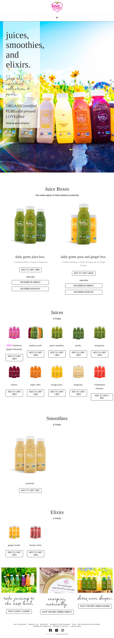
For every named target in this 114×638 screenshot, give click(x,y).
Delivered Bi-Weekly (30, 282)
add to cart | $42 (14, 357)
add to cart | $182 (84, 273)
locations (76, 626)
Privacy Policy (61, 626)
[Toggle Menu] (57, 17)
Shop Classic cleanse (19, 611)
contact (44, 624)
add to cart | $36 (14, 553)
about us (33, 624)
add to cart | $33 (57, 392)
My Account (20, 624)
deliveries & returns (89, 624)
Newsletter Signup (60, 624)
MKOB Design (62, 634)
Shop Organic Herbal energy (57, 612)
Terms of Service (42, 626)
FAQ (74, 624)
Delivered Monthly (30, 289)
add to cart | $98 (30, 269)
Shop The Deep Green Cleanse (95, 606)
